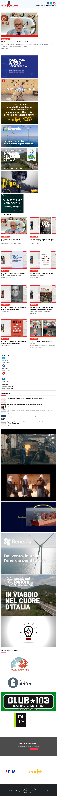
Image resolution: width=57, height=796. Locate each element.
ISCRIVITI (34, 749)
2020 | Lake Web (28, 793)
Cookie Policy (32, 789)
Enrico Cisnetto (6, 362)
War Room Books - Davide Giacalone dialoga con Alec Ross (42, 274)
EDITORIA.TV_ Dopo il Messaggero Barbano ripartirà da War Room (24, 404)
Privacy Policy (24, 789)
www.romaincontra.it (7, 386)
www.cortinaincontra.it (8, 388)
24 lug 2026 (5, 39)
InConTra (4, 376)
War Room (5, 360)
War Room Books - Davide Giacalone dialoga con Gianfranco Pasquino (42, 308)
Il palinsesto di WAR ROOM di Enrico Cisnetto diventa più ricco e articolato (27, 398)
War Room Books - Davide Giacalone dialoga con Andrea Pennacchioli (42, 240)
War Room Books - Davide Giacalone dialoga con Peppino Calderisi (13, 274)
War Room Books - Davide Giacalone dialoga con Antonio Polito (13, 342)
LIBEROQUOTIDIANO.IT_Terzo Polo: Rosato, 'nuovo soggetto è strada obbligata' (27, 416)
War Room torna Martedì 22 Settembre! (14, 42)
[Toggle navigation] (54, 10)
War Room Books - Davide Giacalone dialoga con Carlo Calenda (13, 308)
